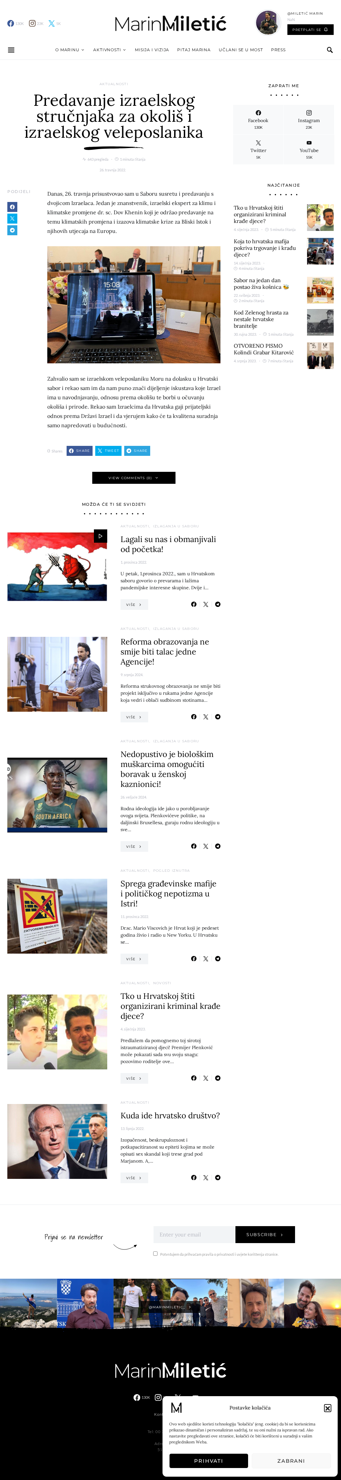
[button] (327, 1407)
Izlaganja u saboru (176, 526)
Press (278, 49)
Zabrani (291, 1461)
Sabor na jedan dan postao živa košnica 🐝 (261, 283)
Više (131, 605)
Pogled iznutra (171, 870)
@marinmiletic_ (167, 1307)
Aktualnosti (114, 84)
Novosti (162, 983)
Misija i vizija (152, 49)
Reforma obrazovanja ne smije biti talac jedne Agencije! (165, 652)
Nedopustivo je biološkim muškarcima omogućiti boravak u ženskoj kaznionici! (167, 769)
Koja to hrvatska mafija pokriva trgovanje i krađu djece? (265, 248)
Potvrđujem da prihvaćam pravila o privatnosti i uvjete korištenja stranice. (219, 1254)
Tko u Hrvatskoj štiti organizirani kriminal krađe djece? (170, 1006)
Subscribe (261, 1234)
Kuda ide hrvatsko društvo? (170, 1115)
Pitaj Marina (194, 49)
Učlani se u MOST (241, 49)
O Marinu (67, 49)
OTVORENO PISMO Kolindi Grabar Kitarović (264, 349)
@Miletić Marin (305, 13)
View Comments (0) (130, 478)
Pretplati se (306, 30)
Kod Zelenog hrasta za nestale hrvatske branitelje (261, 319)
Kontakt (162, 1414)
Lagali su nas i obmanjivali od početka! (168, 544)
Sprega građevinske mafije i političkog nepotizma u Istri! (168, 893)
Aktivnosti (107, 49)
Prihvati (208, 1461)
